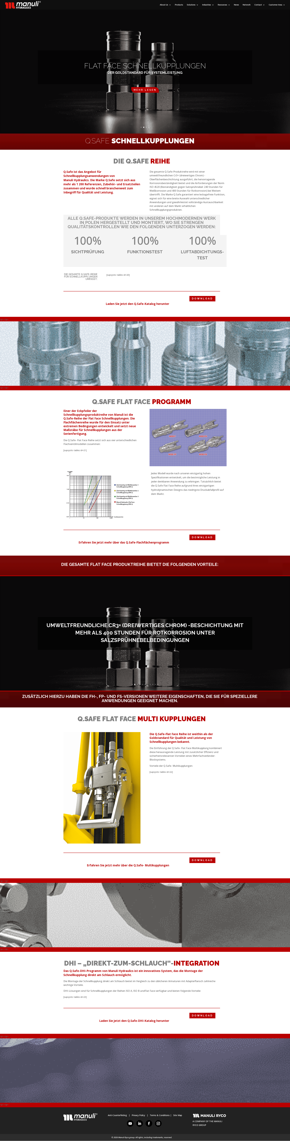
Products (179, 5)
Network (247, 5)
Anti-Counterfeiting (117, 1115)
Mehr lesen (145, 89)
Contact (258, 5)
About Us (164, 5)
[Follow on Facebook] (149, 1123)
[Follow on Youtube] (130, 1123)
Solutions (191, 5)
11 (157, 684)
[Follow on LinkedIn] (139, 1123)
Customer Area (275, 5)
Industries (206, 5)
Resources (222, 5)
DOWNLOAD (202, 298)
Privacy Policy (138, 1115)
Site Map (177, 1115)
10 (155, 684)
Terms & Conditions (160, 1115)
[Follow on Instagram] (158, 1123)
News (236, 5)
